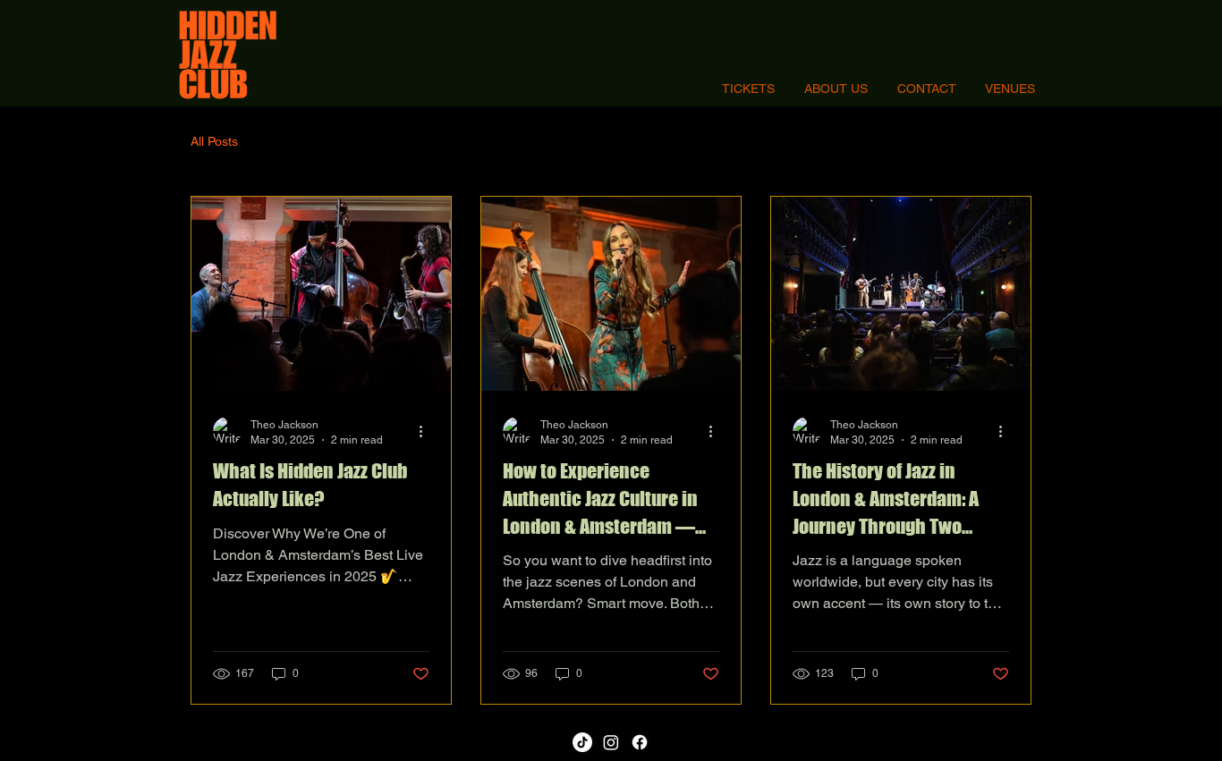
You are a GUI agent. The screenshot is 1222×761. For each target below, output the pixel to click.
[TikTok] (582, 742)
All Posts (214, 141)
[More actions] (426, 431)
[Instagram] (611, 742)
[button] (1010, 89)
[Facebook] (639, 742)
